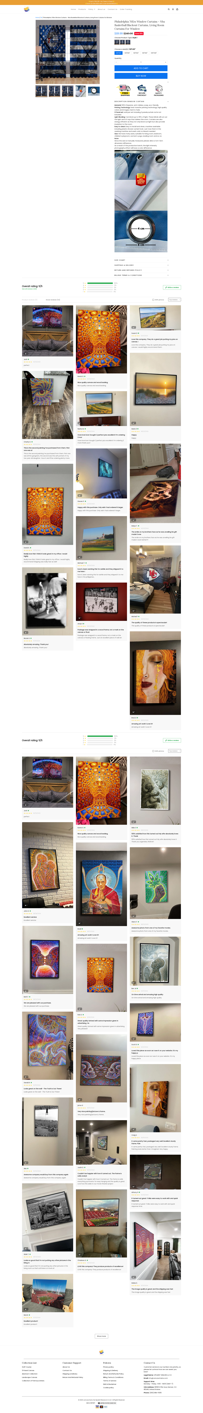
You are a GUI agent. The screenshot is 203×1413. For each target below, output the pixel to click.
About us (101, 9)
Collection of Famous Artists (33, 1381)
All (41, 17)
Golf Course (26, 1367)
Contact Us (112, 9)
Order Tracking (126, 9)
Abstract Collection (29, 1374)
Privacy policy (108, 1367)
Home (73, 9)
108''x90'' (136, 53)
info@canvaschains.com (158, 1378)
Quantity (118, 58)
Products (82, 9)
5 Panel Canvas (28, 1370)
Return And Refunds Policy (73, 1377)
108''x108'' (154, 53)
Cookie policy (108, 1387)
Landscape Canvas (29, 1377)
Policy (90, 9)
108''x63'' (132, 49)
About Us (66, 1367)
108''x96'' (144, 53)
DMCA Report (90, 1403)
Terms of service (109, 1381)
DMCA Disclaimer (109, 1384)
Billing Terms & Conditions (113, 1377)
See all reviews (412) (29, 289)
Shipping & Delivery (70, 1374)
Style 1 (134, 37)
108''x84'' (127, 53)
